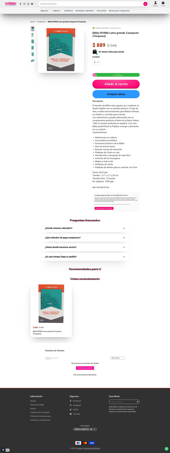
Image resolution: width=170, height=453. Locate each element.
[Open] (3, 449)
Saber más (118, 28)
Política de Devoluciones (40, 416)
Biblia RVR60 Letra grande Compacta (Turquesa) (51, 310)
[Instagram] (24, 4)
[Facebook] (20, 4)
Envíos (33, 409)
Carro (163, 3)
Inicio (32, 22)
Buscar (33, 401)
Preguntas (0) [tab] (55, 357)
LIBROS (56, 11)
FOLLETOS (101, 11)
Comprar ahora (116, 94)
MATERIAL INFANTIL (85, 11)
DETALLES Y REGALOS (119, 11)
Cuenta (155, 3)
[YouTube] (32, 4)
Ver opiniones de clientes (104, 208)
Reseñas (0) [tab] (48, 357)
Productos (41, 22)
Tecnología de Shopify (91, 448)
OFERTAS (68, 11)
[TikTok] (28, 4)
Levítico (80, 448)
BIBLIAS (44, 11)
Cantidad (95, 57)
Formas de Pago (37, 405)
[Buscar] (145, 4)
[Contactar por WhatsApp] (166, 449)
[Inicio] (10, 4)
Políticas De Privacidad (39, 412)
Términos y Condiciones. (40, 420)
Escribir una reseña (85, 368)
